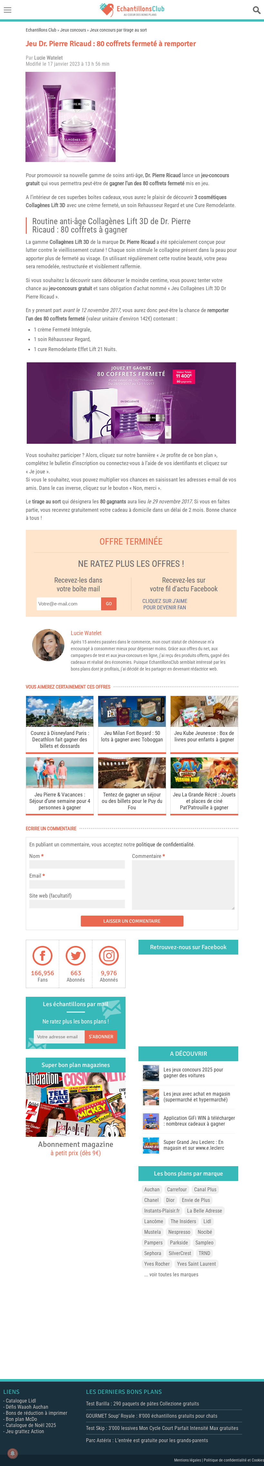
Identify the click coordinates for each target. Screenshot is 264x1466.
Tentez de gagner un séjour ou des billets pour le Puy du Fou (132, 801)
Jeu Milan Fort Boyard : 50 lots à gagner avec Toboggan (132, 736)
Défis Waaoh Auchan (27, 1407)
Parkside (179, 1243)
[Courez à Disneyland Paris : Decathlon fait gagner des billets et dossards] (59, 725)
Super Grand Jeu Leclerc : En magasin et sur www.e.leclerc (194, 1145)
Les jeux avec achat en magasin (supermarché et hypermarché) (197, 1097)
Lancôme (153, 1221)
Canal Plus (205, 1189)
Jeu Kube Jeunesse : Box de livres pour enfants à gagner (204, 736)
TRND (204, 1253)
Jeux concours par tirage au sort (118, 30)
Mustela (152, 1232)
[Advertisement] (179, 117)
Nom (34, 856)
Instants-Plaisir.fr (162, 1211)
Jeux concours (73, 30)
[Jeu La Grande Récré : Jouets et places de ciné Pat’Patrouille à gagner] (204, 787)
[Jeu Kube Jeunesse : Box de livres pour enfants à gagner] (204, 725)
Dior (170, 1200)
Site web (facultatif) (50, 895)
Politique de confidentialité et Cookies (234, 1460)
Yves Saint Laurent (196, 1264)
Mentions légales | (189, 1460)
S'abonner (101, 1037)
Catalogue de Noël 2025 (31, 1425)
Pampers (153, 1243)
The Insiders (183, 1221)
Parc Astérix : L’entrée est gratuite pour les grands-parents (147, 1440)
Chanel (151, 1200)
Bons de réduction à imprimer (36, 1413)
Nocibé (205, 1232)
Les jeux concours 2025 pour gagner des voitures (193, 1073)
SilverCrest (180, 1253)
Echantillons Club (41, 30)
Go (109, 603)
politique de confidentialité (164, 844)
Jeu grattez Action (25, 1431)
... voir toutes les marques (171, 1274)
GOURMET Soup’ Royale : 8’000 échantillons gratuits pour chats (151, 1416)
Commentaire (148, 856)
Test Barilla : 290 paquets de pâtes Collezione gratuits (142, 1404)
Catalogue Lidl (21, 1401)
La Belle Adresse (204, 1211)
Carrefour (177, 1189)
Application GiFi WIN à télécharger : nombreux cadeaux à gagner (199, 1121)
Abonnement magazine (75, 1148)
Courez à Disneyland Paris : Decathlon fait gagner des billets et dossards (60, 739)
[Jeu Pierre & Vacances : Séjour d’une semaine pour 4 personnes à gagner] (59, 787)
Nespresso (179, 1232)
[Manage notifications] (12, 1453)
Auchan (152, 1189)
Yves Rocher (157, 1264)
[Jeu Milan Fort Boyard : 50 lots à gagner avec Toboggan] (131, 725)
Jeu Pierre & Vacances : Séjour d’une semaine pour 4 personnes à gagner (59, 801)
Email (35, 875)
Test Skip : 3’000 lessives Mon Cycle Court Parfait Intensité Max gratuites (162, 1428)
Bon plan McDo (21, 1419)
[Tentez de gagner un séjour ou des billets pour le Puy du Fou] (131, 787)
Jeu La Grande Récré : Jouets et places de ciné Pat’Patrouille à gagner (204, 801)
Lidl (207, 1221)
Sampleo (204, 1243)
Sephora (152, 1253)
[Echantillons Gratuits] (132, 15)
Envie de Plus (196, 1200)
